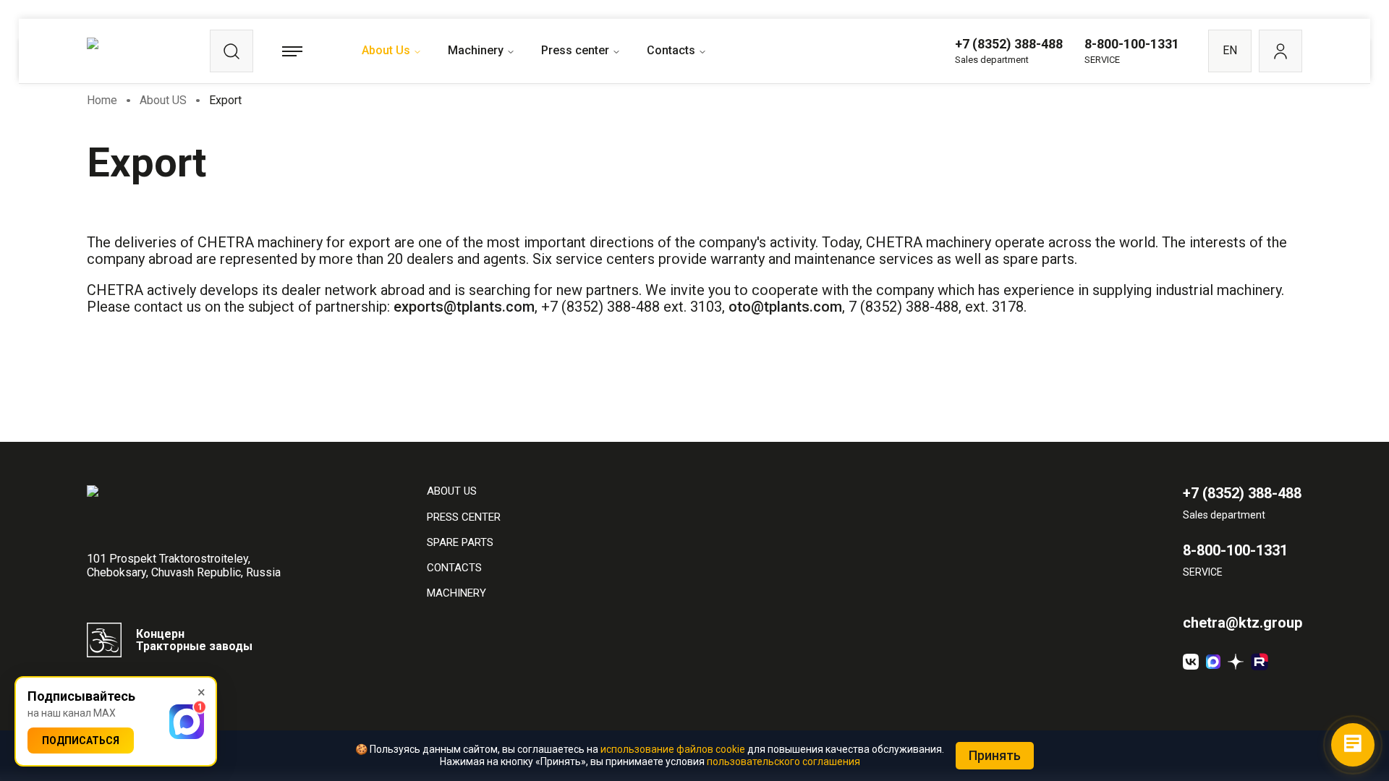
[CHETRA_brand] (1259, 661)
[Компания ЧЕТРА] (1236, 662)
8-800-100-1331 (1131, 43)
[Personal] (1280, 51)
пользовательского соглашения (783, 761)
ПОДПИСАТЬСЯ (80, 740)
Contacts (671, 50)
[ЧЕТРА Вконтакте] (1191, 662)
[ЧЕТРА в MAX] (1213, 661)
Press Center (464, 517)
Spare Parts (460, 543)
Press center (575, 50)
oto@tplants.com (785, 306)
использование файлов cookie (672, 749)
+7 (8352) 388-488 (1009, 43)
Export (225, 100)
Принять (995, 755)
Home (102, 100)
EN (1230, 50)
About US (163, 100)
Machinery (476, 50)
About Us (386, 50)
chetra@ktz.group (1242, 623)
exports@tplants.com (464, 306)
